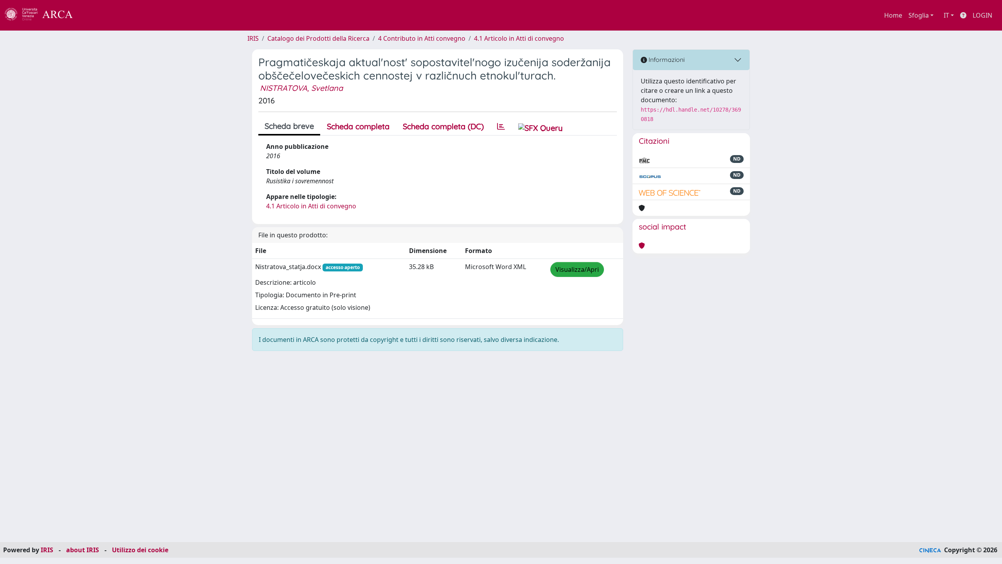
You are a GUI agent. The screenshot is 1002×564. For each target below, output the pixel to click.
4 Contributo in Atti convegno (421, 38)
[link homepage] (43, 15)
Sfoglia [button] (918, 15)
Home (893, 15)
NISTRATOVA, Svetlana (301, 88)
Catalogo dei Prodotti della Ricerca (318, 38)
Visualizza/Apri (577, 269)
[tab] (501, 126)
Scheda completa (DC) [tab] (443, 126)
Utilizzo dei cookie (140, 550)
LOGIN (982, 15)
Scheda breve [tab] (289, 126)
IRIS (253, 38)
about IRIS (82, 550)
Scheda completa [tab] (358, 126)
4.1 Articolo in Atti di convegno (519, 38)
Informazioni (666, 59)
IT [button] (946, 15)
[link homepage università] (94, 15)
